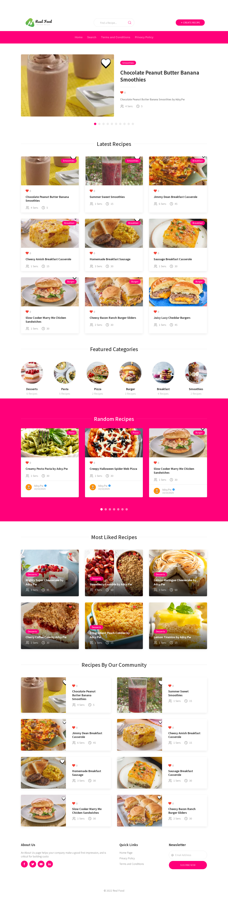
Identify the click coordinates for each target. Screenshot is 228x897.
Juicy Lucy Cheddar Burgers (172, 318)
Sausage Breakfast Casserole (173, 259)
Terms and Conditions (115, 37)
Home (79, 37)
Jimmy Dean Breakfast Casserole (175, 197)
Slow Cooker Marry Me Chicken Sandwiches (46, 319)
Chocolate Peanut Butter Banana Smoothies (47, 199)
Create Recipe (191, 22)
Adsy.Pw (38, 485)
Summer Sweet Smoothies (107, 197)
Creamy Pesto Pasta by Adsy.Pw (47, 469)
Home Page (125, 852)
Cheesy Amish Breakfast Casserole (48, 259)
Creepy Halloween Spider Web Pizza (113, 469)
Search (91, 37)
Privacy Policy (144, 37)
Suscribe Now (187, 865)
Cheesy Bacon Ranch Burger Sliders (113, 318)
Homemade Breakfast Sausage (110, 259)
